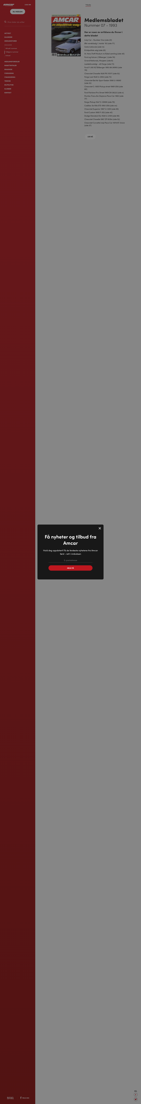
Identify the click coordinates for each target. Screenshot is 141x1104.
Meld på (70, 568)
